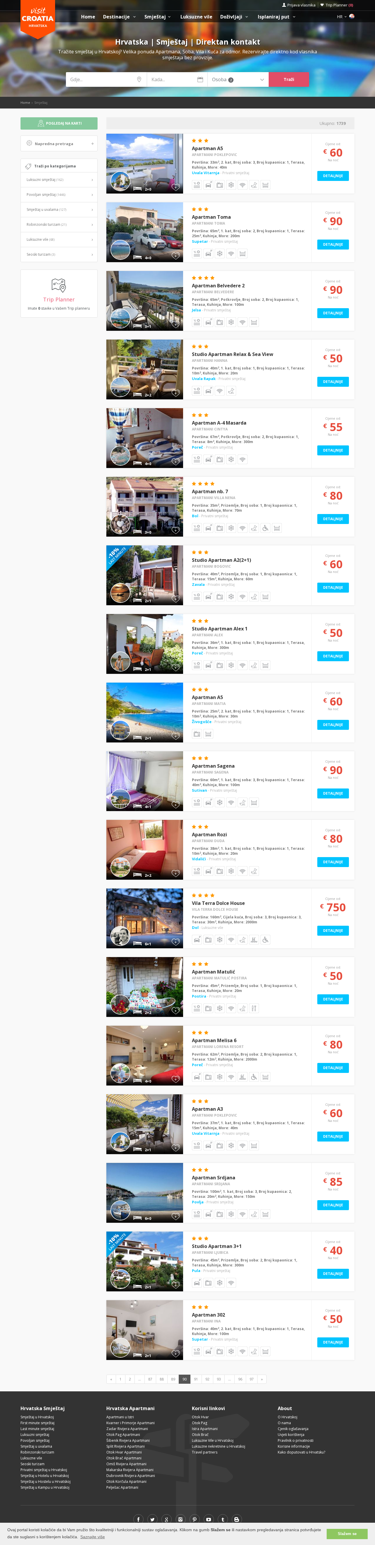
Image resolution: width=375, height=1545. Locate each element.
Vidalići (199, 858)
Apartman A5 (207, 148)
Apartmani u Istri (120, 1417)
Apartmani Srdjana (211, 1183)
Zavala (199, 584)
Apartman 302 (208, 1315)
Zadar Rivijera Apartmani (127, 1428)
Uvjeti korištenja (291, 1434)
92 (207, 1379)
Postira (199, 996)
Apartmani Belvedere (213, 291)
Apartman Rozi (209, 834)
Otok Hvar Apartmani (124, 1452)
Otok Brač (200, 1434)
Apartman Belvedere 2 (218, 285)
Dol (196, 927)
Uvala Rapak (204, 378)
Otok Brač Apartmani (124, 1458)
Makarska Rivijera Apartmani (130, 1469)
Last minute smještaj (37, 1428)
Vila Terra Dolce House (218, 903)
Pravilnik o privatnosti (295, 1440)
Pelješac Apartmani (122, 1487)
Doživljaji (231, 17)
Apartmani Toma (208, 223)
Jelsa (197, 310)
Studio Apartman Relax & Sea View (232, 354)
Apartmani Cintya (210, 429)
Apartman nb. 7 (210, 491)
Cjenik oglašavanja (293, 1428)
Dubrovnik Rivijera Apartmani (130, 1475)
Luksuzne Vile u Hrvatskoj (212, 1440)
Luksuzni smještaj (45, 179)
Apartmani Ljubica (210, 1252)
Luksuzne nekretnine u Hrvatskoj (218, 1446)
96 (240, 1379)
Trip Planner (339, 5)
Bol (195, 515)
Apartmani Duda (208, 840)
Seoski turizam (41, 254)
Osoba (222, 80)
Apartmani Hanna (209, 360)
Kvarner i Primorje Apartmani (130, 1422)
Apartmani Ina (206, 1321)
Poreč (198, 447)
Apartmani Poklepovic (214, 154)
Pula (196, 1270)
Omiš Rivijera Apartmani (126, 1463)
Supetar (200, 241)
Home (88, 17)
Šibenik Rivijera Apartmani (128, 1440)
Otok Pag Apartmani (123, 1434)
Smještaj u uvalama (46, 209)
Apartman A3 (207, 1109)
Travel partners (204, 1452)
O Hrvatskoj (287, 1417)
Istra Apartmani (205, 1428)
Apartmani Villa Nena (213, 497)
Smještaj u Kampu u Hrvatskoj (45, 1487)
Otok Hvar (200, 1417)
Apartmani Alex (207, 634)
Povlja (198, 1202)
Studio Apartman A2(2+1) (221, 560)
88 (162, 1379)
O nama (284, 1422)
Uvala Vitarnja (206, 172)
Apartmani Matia (209, 703)
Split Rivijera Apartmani (125, 1446)
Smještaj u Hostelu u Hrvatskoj (46, 1481)
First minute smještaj (37, 1422)
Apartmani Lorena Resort (218, 1046)
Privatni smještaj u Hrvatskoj (44, 1469)
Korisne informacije (294, 1446)
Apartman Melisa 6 (214, 1040)
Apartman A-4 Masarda (219, 423)
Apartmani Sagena (210, 772)
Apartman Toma (211, 217)
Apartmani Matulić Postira (219, 978)
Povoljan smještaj (46, 194)
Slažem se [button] (347, 1534)
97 (252, 1379)
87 (150, 1379)
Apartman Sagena (213, 766)
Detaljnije (333, 175)
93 (219, 1379)
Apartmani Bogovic (211, 566)
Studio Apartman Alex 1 (220, 628)
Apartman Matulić (213, 972)
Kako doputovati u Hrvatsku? (301, 1452)
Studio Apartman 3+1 (217, 1246)
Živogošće (202, 721)
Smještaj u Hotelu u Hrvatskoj (45, 1475)
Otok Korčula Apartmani (126, 1481)
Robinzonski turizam (47, 224)
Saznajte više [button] (92, 1536)
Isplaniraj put (274, 17)
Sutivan (200, 790)
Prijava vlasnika (301, 5)
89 (173, 1379)
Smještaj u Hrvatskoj (37, 1417)
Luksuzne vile (196, 17)
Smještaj (155, 17)
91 (196, 1379)
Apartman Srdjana (213, 1177)
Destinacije (117, 17)
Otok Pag (199, 1422)
